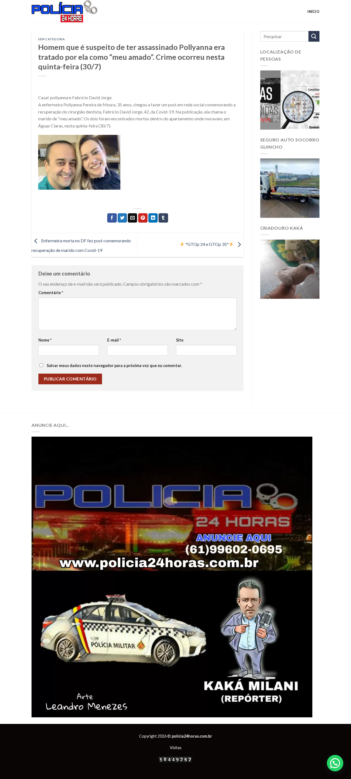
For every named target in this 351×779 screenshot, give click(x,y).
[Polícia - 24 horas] (74, 11)
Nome (45, 340)
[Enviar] (313, 36)
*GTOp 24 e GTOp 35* (207, 244)
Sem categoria (51, 39)
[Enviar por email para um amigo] (132, 218)
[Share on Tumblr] (163, 218)
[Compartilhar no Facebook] (112, 218)
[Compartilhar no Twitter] (122, 218)
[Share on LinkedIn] (153, 218)
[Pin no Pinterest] (143, 218)
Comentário (50, 292)
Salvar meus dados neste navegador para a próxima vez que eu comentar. (114, 365)
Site (179, 340)
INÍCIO (313, 11)
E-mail (114, 340)
